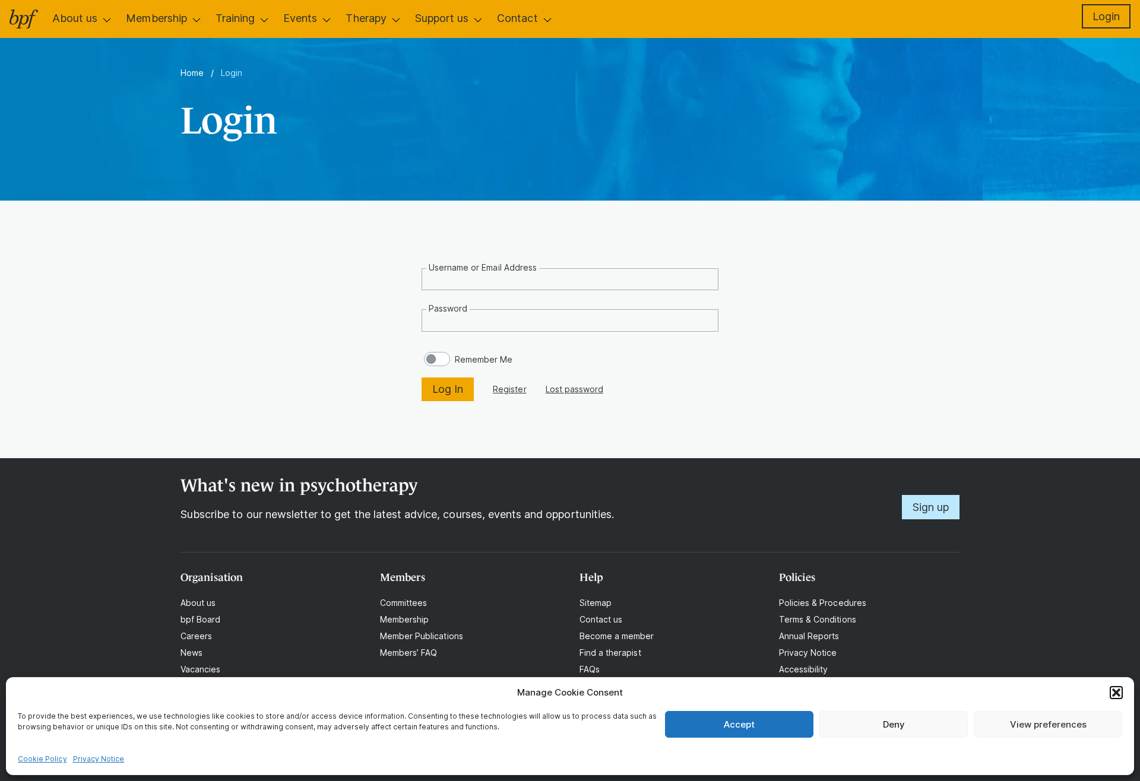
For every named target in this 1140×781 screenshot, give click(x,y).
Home (192, 73)
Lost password (574, 389)
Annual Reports (809, 636)
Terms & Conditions (817, 619)
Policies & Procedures (822, 603)
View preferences (1048, 724)
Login (1106, 16)
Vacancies (200, 669)
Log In (447, 389)
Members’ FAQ (408, 652)
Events (300, 18)
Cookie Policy (42, 758)
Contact (517, 18)
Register (509, 389)
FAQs (590, 669)
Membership (156, 18)
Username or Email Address (483, 267)
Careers (196, 636)
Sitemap (596, 603)
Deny (894, 724)
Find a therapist (610, 652)
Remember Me (483, 359)
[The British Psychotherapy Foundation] (24, 18)
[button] (1116, 693)
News (191, 652)
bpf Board (200, 619)
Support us (441, 18)
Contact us (601, 619)
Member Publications (421, 636)
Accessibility (803, 669)
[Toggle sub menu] (107, 19)
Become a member (617, 636)
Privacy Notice (99, 758)
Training (235, 18)
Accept (739, 724)
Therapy (366, 18)
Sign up (931, 507)
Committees (403, 603)
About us (74, 18)
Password (448, 308)
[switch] (437, 359)
